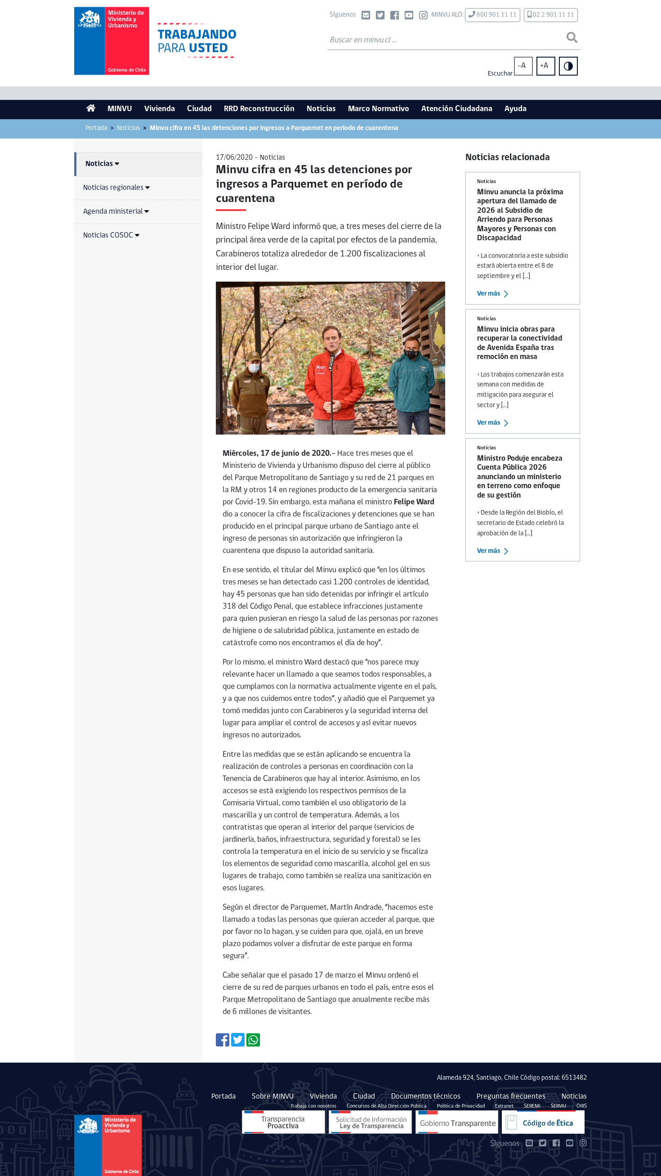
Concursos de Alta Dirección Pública (387, 1106)
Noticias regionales (113, 188)
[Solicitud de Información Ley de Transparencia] (370, 1122)
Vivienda (159, 109)
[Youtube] (409, 16)
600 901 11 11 (496, 15)
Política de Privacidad (461, 1106)
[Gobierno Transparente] (456, 1122)
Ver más (488, 294)
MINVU (119, 109)
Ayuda (516, 109)
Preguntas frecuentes (511, 1096)
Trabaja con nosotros (313, 1106)
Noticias (321, 109)
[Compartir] (222, 1043)
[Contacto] (366, 16)
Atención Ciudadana (456, 109)
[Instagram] (423, 16)
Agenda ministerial (113, 211)
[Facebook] (394, 16)
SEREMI (532, 1106)
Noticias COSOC (108, 235)
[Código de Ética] (543, 1122)
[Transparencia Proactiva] (283, 1122)
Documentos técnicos (425, 1096)
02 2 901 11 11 (552, 15)
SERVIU (558, 1106)
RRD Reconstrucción (259, 109)
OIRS (581, 1106)
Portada (96, 128)
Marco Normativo (378, 109)
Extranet (504, 1106)
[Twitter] (380, 16)
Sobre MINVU (273, 1096)
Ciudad (199, 109)
